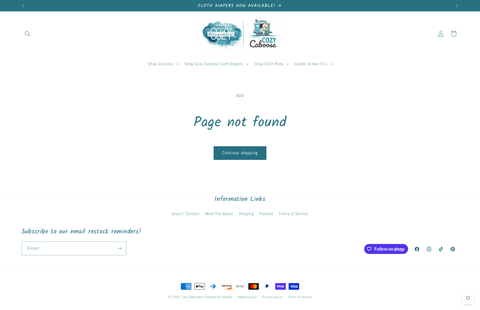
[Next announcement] (457, 5)
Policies (266, 213)
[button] (27, 33)
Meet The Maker (219, 213)
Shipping (246, 213)
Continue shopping (240, 153)
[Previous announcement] (23, 5)
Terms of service (300, 297)
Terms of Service (293, 213)
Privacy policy (272, 297)
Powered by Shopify (218, 297)
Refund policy (247, 297)
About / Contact (185, 213)
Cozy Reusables (193, 297)
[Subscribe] (119, 248)
